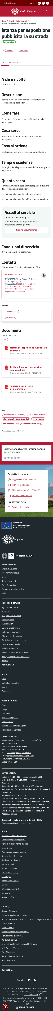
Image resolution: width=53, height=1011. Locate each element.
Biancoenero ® (19, 1001)
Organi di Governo (9, 568)
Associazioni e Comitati (11, 729)
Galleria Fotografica (10, 717)
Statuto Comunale (9, 868)
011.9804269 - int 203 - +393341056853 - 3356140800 (20, 285)
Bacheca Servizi (8, 864)
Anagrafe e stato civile (11, 615)
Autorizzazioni (21, 21)
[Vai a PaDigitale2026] (17, 555)
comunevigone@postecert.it (19, 752)
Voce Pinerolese (8, 952)
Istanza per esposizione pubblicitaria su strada (28, 349)
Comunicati (6, 691)
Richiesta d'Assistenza (11, 860)
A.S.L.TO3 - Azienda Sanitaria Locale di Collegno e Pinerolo (26, 919)
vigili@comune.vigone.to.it (16, 291)
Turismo (5, 660)
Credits (4, 884)
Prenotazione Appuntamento (14, 851)
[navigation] (5, 11)
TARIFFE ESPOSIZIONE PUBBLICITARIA (21, 388)
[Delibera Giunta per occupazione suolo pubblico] (7, 368)
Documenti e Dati (9, 580)
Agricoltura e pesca (10, 607)
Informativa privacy (10, 872)
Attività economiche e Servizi (14, 725)
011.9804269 (11, 743)
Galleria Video (7, 721)
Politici (4, 593)
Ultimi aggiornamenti (10, 888)
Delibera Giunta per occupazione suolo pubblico (26, 368)
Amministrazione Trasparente (14, 835)
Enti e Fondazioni (9, 585)
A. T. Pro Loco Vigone (10, 948)
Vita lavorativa (8, 664)
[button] (5, 1006)
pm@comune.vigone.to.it (23, 289)
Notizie (4, 678)
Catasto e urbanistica (11, 627)
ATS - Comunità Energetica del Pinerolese (19, 943)
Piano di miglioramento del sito (15, 843)
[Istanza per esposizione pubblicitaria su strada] (7, 348)
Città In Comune (31, 994)
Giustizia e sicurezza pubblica (14, 640)
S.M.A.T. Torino (8, 927)
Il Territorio (6, 713)
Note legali (6, 876)
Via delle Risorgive (9, 939)
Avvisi (4, 687)
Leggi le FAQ (7, 847)
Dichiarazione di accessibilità (13, 839)
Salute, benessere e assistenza (15, 652)
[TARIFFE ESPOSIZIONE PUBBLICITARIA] (7, 387)
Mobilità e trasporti (10, 648)
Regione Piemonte (10, 3)
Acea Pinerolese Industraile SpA (15, 931)
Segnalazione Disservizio (12, 856)
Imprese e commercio (11, 644)
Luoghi (4, 709)
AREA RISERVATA (26, 1007)
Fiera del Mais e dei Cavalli (13, 935)
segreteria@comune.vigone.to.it (20, 755)
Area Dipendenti (8, 960)
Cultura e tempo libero (11, 631)
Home (4, 21)
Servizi (11, 21)
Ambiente (6, 611)
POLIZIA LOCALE (13, 274)
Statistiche (6, 892)
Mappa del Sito (8, 897)
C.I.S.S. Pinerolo (8, 923)
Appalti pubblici (8, 619)
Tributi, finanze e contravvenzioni (15, 656)
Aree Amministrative (10, 572)
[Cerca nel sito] (46, 11)
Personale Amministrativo (13, 589)
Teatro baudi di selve (10, 682)
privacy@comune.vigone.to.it (19, 823)
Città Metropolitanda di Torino (14, 915)
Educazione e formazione (12, 636)
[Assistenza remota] (40, 994)
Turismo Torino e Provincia (12, 956)
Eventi (4, 705)
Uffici (4, 576)
